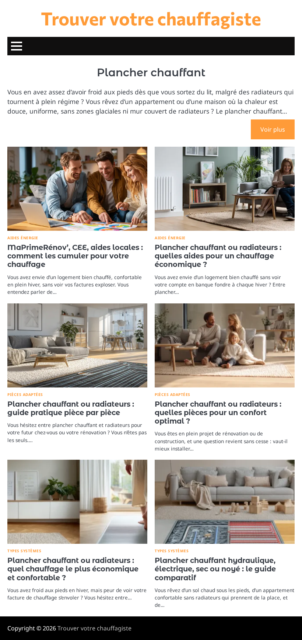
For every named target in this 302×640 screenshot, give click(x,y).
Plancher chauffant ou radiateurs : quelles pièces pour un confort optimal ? (218, 412)
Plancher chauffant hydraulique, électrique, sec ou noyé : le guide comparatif (215, 569)
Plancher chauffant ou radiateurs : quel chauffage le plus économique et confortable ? (72, 569)
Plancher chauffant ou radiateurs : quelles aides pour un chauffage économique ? (218, 256)
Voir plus (272, 129)
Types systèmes (24, 551)
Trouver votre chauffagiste (151, 18)
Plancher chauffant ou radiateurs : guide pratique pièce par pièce (70, 408)
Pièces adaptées (25, 395)
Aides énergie (22, 238)
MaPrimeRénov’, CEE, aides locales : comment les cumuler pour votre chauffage (75, 256)
